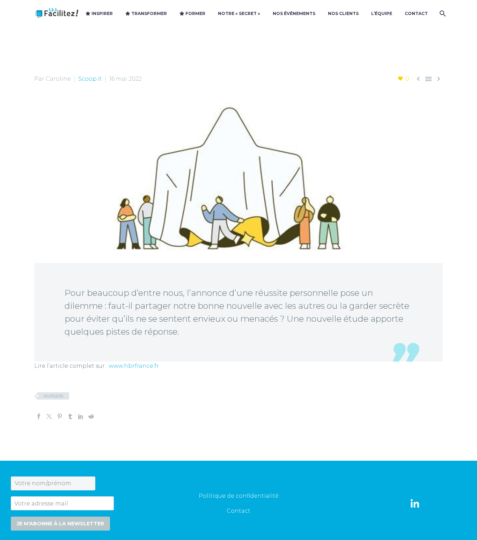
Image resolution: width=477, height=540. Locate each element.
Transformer (148, 14)
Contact (416, 13)
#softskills (53, 396)
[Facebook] (39, 416)
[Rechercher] (442, 13)
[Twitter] (49, 416)
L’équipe (381, 13)
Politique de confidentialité (239, 495)
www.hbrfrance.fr (134, 366)
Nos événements (294, 13)
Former (194, 14)
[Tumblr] (70, 416)
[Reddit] (91, 416)
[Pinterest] (60, 416)
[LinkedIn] (80, 416)
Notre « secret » (239, 13)
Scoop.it (90, 78)
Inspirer (101, 14)
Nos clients (343, 13)
